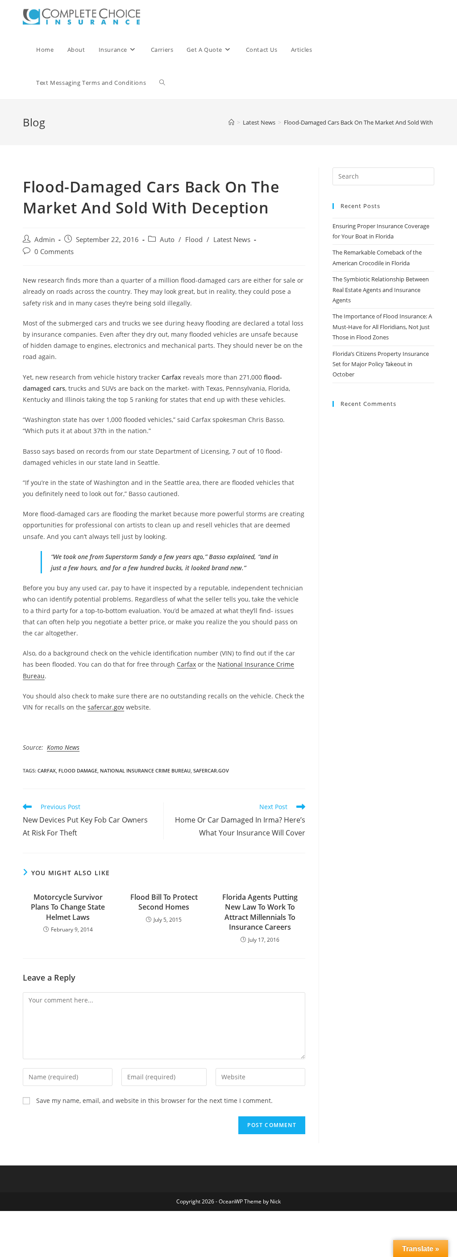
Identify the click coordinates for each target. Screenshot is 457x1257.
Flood (194, 239)
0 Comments (54, 251)
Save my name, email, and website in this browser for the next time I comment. (154, 1100)
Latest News (231, 239)
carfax (46, 770)
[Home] (231, 122)
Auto (167, 239)
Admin (44, 239)
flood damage (77, 770)
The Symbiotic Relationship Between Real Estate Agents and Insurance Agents (380, 289)
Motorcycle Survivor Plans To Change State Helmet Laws (68, 907)
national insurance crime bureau (145, 770)
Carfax (186, 664)
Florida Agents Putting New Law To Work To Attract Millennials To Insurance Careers (260, 912)
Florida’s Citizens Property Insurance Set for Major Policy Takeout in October (380, 364)
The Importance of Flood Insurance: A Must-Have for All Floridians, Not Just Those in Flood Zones (382, 326)
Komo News (63, 747)
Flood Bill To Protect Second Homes (164, 902)
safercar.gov (105, 707)
